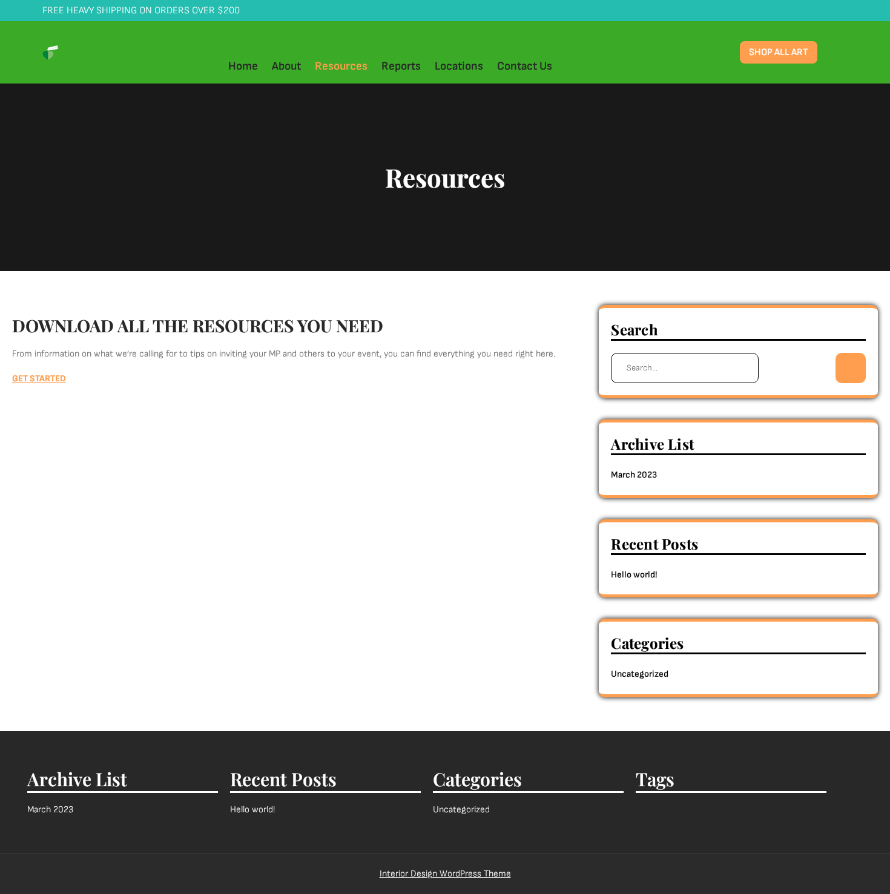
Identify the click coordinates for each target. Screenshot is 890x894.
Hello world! (634, 574)
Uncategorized (639, 674)
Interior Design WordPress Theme (445, 873)
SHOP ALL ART (778, 52)
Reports (401, 66)
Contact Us (524, 66)
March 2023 (634, 475)
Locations (459, 66)
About (286, 66)
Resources (341, 66)
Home (243, 66)
